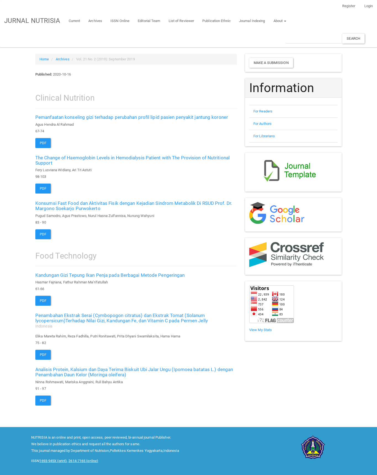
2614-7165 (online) (83, 461)
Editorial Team (149, 21)
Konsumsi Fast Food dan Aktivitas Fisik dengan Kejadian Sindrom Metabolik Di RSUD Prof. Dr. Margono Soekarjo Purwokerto (133, 205)
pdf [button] (43, 143)
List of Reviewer (181, 21)
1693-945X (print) (53, 461)
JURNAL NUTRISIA (32, 21)
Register (348, 6)
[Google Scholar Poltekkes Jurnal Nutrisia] (276, 213)
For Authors (262, 124)
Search (353, 38)
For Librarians (264, 136)
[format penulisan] (292, 170)
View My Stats (260, 330)
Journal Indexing (252, 21)
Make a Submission (271, 63)
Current (74, 21)
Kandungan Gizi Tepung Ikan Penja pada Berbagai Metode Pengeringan (110, 275)
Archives (95, 21)
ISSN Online (119, 21)
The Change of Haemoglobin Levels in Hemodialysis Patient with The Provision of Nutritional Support (132, 160)
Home (44, 59)
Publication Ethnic (216, 21)
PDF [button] (43, 234)
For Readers (262, 111)
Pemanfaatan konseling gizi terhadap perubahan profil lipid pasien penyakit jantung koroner (131, 117)
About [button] (279, 21)
